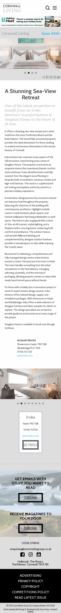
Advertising (30, 575)
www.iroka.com (25, 355)
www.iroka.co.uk (30, 435)
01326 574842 (30, 543)
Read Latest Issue (30, 597)
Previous (5, 58)
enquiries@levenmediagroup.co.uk (30, 549)
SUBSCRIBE (30, 497)
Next (56, 58)
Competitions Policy (30, 592)
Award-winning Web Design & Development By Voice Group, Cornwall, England (30, 610)
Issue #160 (50, 33)
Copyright (30, 586)
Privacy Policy (30, 581)
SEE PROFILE (30, 445)
